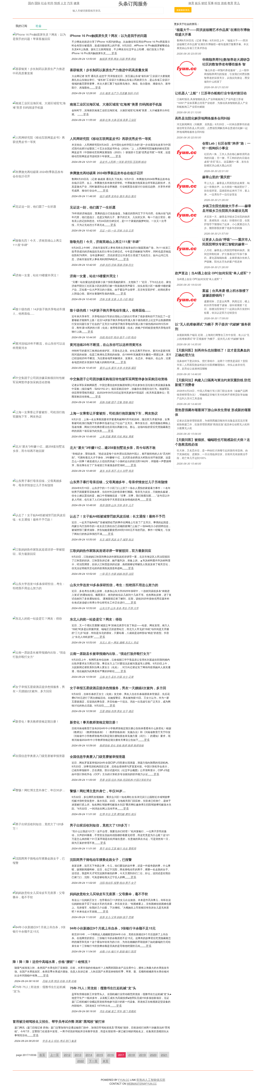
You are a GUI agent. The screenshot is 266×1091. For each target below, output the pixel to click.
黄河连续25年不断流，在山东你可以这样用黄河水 (106, 344)
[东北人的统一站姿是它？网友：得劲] (37, 618)
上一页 (54, 1055)
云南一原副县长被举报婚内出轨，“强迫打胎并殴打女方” (110, 653)
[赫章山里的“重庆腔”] (186, 186)
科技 (217, 3)
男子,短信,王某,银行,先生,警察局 (118, 848)
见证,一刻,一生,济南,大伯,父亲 (117, 230)
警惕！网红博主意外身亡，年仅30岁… (98, 791)
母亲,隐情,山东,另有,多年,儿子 (117, 505)
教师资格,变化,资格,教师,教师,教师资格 (122, 745)
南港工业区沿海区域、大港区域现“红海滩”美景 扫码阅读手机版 (116, 104)
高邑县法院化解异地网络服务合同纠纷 (202, 118)
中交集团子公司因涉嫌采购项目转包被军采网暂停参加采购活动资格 (119, 379)
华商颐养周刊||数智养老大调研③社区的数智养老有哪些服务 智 (226, 61)
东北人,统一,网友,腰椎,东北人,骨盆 (119, 642)
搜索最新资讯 (182, 9)
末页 (105, 1061)
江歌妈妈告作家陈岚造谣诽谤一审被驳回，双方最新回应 (110, 550)
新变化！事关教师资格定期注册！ (94, 722)
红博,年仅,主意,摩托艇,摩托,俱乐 (118, 814)
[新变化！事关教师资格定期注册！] (36, 721)
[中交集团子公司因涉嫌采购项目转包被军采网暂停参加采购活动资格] (39, 379)
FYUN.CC (123, 1080)
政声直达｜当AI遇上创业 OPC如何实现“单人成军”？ (213, 273)
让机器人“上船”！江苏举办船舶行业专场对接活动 (211, 93)
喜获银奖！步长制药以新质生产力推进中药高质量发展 (109, 70)
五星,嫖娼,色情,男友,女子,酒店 (117, 711)
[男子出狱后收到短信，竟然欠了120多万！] (39, 826)
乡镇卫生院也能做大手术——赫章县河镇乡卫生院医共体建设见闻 (226, 208)
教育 (230, 3)
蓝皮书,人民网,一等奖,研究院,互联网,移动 (123, 162)
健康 (76, 3)
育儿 (237, 3)
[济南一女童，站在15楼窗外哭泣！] (36, 275)
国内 (31, 3)
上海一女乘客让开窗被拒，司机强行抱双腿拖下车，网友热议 (114, 413)
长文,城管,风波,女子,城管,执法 (117, 539)
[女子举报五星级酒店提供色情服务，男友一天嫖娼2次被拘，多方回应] (39, 688)
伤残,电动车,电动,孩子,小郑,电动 (118, 337)
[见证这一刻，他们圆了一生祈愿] (34, 206)
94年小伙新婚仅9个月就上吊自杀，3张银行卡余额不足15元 (113, 928)
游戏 (224, 3)
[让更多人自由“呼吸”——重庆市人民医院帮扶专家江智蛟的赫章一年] (186, 248)
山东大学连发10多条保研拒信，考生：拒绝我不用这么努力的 (114, 585)
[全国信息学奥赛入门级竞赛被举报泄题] (39, 755)
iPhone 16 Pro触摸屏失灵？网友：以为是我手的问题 (108, 35)
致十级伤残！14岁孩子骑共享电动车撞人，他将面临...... (110, 310)
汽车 (70, 3)
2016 (110, 1055)
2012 (67, 1055)
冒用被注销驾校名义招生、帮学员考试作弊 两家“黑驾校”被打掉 (59, 1021)
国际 (37, 3)
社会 (44, 3)
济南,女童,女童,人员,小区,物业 (117, 299)
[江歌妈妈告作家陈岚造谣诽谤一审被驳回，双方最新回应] (39, 551)
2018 (131, 1055)
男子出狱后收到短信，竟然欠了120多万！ (100, 825)
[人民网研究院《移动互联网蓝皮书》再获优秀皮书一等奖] (39, 139)
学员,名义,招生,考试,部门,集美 (59, 1041)
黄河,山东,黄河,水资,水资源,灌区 (118, 368)
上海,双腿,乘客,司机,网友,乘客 (117, 436)
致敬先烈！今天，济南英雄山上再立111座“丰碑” (105, 241)
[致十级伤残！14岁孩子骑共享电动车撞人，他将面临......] (39, 311)
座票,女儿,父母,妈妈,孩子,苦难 (117, 917)
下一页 (93, 1061)
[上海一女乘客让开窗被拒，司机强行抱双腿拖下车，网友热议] (39, 414)
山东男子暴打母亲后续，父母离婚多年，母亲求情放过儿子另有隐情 (119, 482)
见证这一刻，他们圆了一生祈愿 (92, 207)
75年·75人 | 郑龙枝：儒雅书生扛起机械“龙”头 (103, 988)
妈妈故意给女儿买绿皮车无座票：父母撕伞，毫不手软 (109, 894)
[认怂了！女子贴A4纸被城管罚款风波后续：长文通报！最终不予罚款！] (39, 517)
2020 (153, 1055)
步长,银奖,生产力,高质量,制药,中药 (119, 93)
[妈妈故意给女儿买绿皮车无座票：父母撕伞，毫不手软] (39, 894)
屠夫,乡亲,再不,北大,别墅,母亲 (117, 471)
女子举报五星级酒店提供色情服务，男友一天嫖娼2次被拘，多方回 (118, 688)
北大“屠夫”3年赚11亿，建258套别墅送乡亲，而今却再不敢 (113, 447)
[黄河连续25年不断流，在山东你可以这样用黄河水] (39, 345)
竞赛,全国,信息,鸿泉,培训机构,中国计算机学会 (125, 779)
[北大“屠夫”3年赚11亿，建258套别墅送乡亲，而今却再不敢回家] (39, 448)
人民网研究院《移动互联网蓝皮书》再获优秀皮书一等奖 (110, 138)
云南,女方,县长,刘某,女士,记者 (117, 676)
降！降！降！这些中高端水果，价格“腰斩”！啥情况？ (52, 961)
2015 (99, 1055)
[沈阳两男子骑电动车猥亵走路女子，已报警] (39, 860)
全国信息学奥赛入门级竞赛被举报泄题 (97, 756)
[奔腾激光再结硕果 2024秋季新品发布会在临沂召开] (39, 173)
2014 (89, 1055)
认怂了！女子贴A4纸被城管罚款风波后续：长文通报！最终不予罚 (117, 516)
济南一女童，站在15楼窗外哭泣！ (94, 276)
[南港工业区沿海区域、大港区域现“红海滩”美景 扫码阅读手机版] (39, 105)
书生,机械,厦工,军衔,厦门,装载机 (118, 1011)
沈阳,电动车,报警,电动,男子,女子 (118, 882)
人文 (63, 3)
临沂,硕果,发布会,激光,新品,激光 (118, 196)
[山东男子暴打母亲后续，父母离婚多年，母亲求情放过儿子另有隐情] (39, 482)
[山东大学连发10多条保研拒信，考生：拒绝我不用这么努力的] (39, 585)
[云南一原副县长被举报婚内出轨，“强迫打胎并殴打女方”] (39, 654)
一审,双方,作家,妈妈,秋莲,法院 (117, 573)
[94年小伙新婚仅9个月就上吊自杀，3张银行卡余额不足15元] (39, 929)
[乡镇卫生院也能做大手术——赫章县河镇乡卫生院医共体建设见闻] (186, 214)
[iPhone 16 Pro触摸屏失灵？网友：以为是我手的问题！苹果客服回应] (39, 36)
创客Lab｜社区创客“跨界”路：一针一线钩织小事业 (226, 145)
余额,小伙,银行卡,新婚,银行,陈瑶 (118, 951)
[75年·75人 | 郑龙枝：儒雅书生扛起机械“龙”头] (39, 989)
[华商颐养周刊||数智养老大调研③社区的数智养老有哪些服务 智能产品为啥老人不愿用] (186, 68)
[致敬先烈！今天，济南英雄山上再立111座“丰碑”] (39, 242)
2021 (164, 1055)
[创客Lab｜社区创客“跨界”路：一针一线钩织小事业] (186, 152)
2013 (78, 1055)
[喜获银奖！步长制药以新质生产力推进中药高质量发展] (39, 70)
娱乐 (198, 3)
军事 (211, 3)
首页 (42, 1055)
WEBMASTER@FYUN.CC (142, 1083)
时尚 (50, 3)
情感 (57, 3)
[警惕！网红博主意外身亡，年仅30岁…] (39, 790)
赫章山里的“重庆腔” (217, 177)
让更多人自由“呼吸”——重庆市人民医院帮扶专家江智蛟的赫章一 (226, 241)
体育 (191, 3)
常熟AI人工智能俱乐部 (150, 1080)
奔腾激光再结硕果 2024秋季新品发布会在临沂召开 (106, 173)
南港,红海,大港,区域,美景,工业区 (118, 120)
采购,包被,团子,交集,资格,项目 (117, 402)
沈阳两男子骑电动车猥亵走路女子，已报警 (101, 859)
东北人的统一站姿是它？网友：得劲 (96, 619)
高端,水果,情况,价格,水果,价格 (59, 981)
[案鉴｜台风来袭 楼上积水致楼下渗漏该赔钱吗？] (186, 299)
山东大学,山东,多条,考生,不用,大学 (119, 608)
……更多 (111, 53)
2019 (142, 1055)
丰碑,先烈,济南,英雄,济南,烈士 (117, 265)
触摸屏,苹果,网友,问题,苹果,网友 (118, 59)
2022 (80, 1061)
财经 (204, 3)
